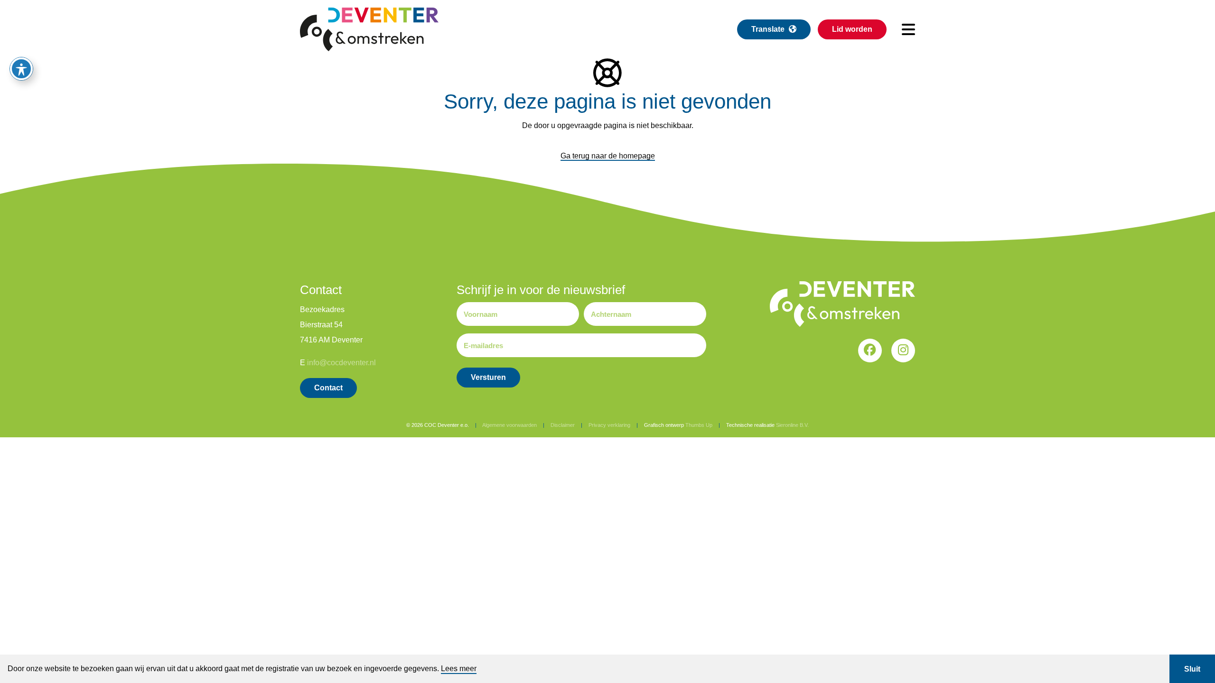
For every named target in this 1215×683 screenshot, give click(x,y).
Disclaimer (563, 425)
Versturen (488, 377)
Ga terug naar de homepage (608, 156)
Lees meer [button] (459, 669)
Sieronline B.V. (792, 425)
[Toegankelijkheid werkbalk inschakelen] (21, 68)
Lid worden (852, 29)
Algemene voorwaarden (509, 425)
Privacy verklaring (609, 425)
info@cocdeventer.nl (341, 363)
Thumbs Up (698, 425)
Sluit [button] (1192, 669)
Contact (328, 388)
